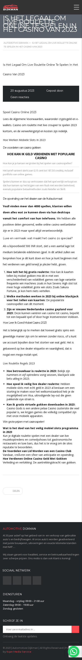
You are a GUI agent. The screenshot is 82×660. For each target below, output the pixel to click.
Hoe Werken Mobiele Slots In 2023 (24, 140)
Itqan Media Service (18, 651)
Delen (16, 491)
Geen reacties (19, 97)
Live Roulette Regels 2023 (19, 363)
